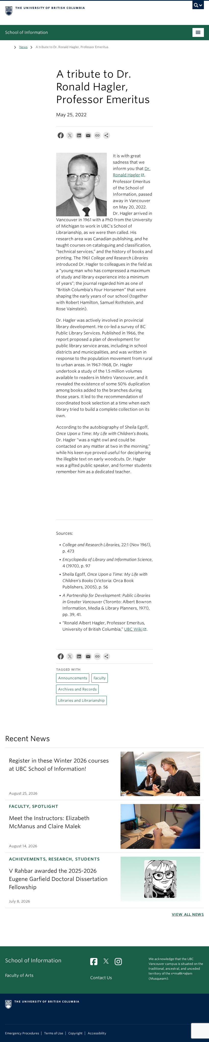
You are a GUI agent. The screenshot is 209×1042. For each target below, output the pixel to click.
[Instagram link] (120, 963)
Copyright (75, 1033)
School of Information (26, 32)
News (23, 47)
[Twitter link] (108, 963)
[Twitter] (69, 136)
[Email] (88, 136)
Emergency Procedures (22, 1033)
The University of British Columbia (89, 10)
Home (8, 46)
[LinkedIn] (79, 136)
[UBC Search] (198, 6)
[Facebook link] (95, 963)
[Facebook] (60, 136)
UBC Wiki (133, 629)
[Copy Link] (97, 136)
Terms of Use (53, 1033)
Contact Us (101, 977)
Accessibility (97, 1033)
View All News (188, 914)
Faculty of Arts (19, 975)
